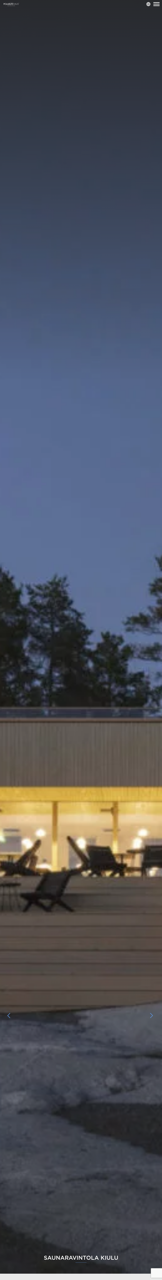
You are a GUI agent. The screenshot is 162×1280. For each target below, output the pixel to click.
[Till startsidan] (11, 4)
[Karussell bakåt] (10, 1015)
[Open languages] (148, 4)
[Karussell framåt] (151, 1015)
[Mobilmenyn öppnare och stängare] (156, 4)
